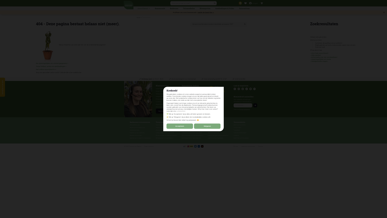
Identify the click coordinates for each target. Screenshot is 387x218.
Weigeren (207, 126)
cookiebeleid (180, 111)
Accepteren (179, 126)
